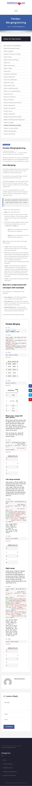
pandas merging (18, 154)
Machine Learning (8, 767)
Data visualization (8, 764)
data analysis (23, 152)
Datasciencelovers (9, 151)
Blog (4, 760)
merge (4, 154)
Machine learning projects (10, 771)
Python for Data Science (9, 152)
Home (9, 26)
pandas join (10, 154)
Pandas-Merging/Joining (18, 26)
